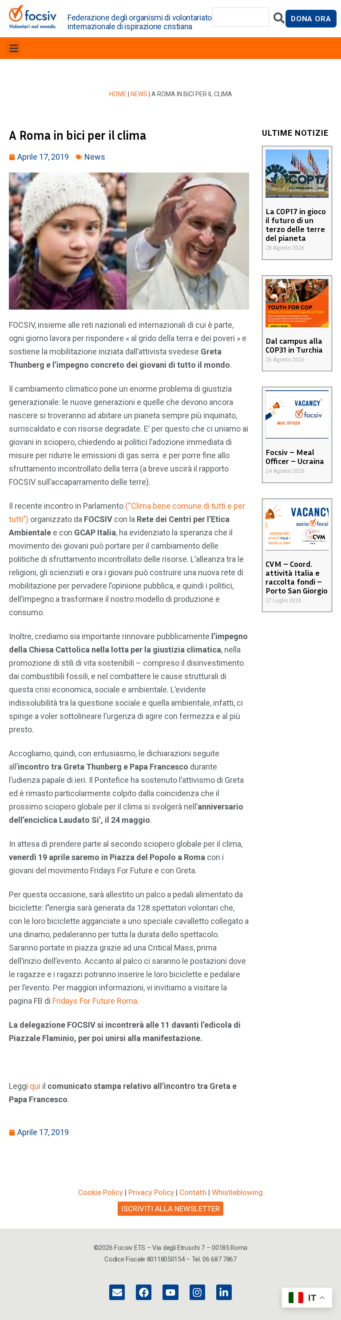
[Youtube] (170, 1292)
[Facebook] (143, 1292)
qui (35, 1086)
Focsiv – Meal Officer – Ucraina (295, 456)
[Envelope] (117, 1292)
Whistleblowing (237, 1192)
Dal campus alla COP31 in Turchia (294, 345)
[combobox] (241, 17)
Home (118, 94)
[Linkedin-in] (224, 1292)
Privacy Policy (151, 1192)
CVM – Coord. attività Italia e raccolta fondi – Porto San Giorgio (297, 577)
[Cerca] (279, 20)
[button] (13, 48)
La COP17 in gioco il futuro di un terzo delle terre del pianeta (296, 224)
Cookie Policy (100, 1192)
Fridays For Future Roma (94, 1001)
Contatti (192, 1192)
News (139, 94)
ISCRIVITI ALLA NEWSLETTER (170, 1208)
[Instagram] (197, 1292)
